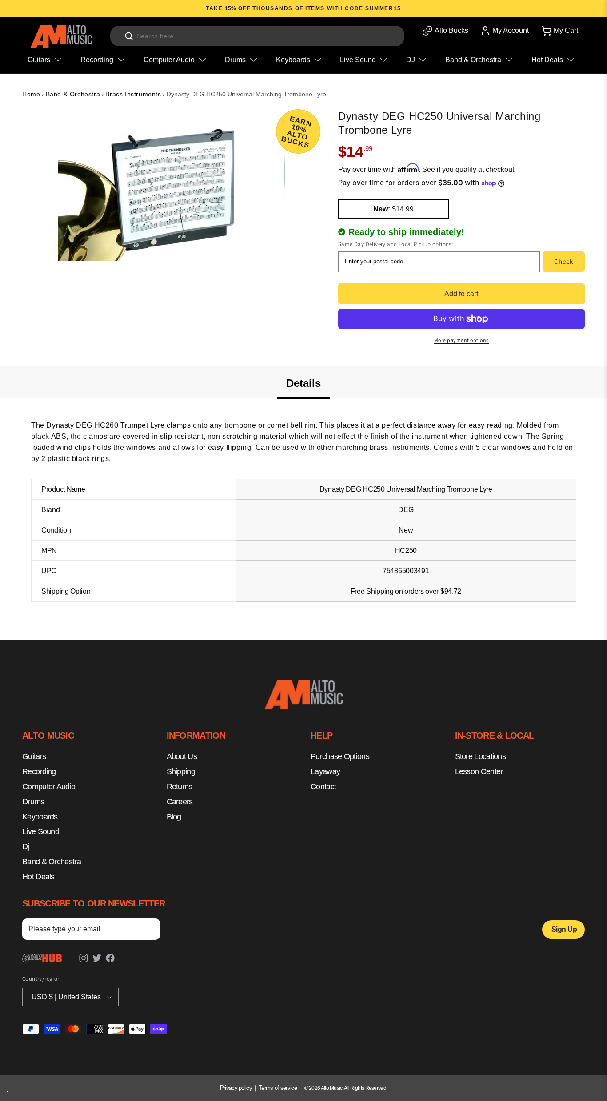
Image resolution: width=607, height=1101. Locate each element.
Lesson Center (479, 771)
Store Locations (480, 756)
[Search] (128, 36)
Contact (323, 786)
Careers (180, 801)
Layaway (325, 771)
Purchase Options (340, 756)
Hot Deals (38, 876)
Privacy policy (236, 1088)
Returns (179, 786)
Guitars (34, 756)
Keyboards (40, 816)
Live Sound (40, 831)
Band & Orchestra (73, 94)
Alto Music (332, 1088)
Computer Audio (48, 786)
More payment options (461, 340)
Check (563, 261)
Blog (174, 816)
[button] (559, 30)
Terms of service (278, 1088)
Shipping (181, 771)
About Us (182, 756)
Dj (25, 846)
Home (31, 94)
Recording (39, 771)
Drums (33, 801)
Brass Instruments (133, 94)
